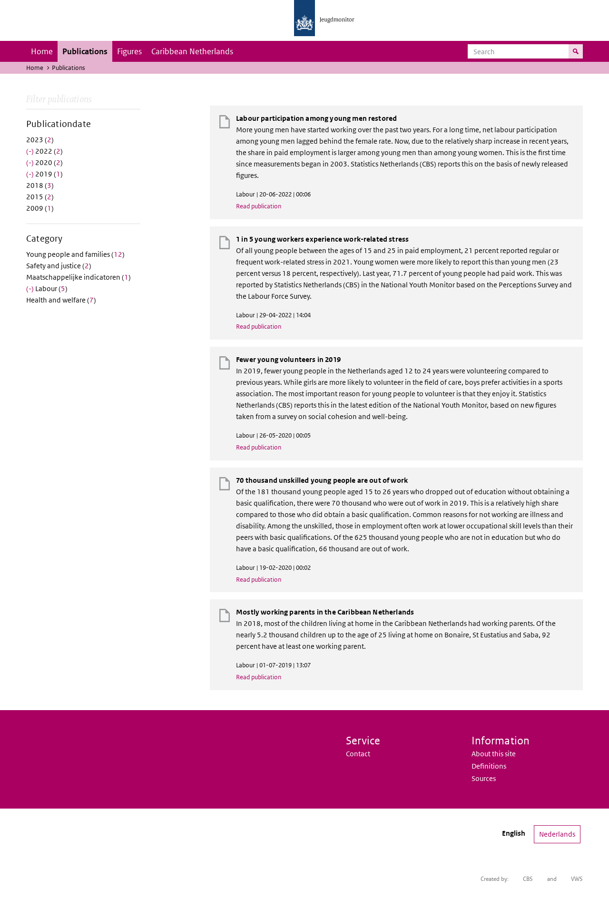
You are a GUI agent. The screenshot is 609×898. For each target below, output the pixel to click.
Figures (129, 51)
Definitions (488, 766)
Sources (483, 778)
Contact (358, 753)
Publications (85, 51)
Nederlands (557, 834)
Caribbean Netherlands (192, 51)
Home (42, 51)
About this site (493, 753)
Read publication (258, 206)
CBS (528, 879)
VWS (577, 879)
